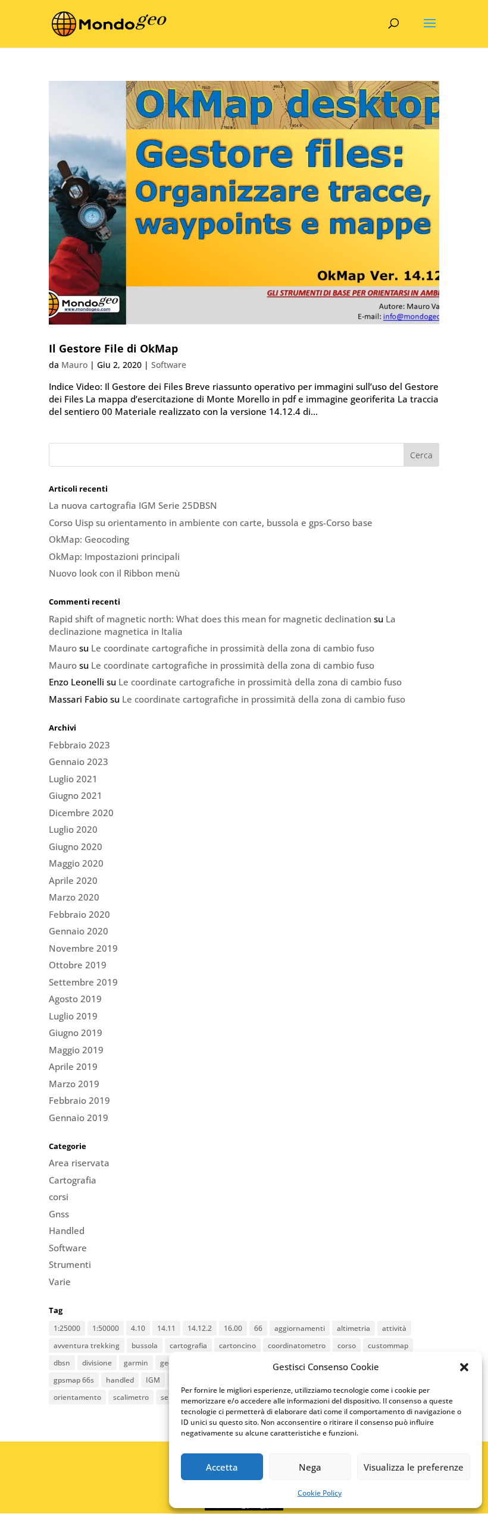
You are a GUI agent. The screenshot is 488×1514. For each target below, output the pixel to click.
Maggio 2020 (76, 863)
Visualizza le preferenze (414, 1467)
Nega (310, 1467)
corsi (58, 1197)
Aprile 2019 (73, 1066)
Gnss (59, 1214)
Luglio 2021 (73, 779)
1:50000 (105, 1328)
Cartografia (72, 1180)
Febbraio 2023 (79, 745)
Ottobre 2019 (78, 965)
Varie (60, 1282)
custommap (388, 1345)
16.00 (233, 1328)
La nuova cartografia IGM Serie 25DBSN (133, 505)
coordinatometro (297, 1345)
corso (346, 1345)
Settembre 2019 (83, 982)
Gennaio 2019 (78, 1117)
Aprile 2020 (73, 880)
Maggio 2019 (76, 1050)
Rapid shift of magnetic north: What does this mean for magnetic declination (210, 619)
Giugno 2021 (75, 795)
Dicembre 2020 (81, 813)
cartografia (188, 1345)
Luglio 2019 (73, 1016)
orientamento (77, 1397)
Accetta (222, 1467)
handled (120, 1380)
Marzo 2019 (74, 1084)
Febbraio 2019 (79, 1100)
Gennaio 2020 (78, 931)
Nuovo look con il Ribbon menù (114, 573)
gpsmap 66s (74, 1380)
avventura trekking (87, 1345)
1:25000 (67, 1328)
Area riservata (79, 1163)
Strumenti (70, 1264)
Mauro (74, 364)
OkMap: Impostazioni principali (114, 556)
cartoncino (237, 1345)
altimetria (353, 1328)
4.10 (138, 1328)
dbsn (62, 1363)
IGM (153, 1380)
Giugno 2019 (75, 1032)
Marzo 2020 (74, 897)
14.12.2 (199, 1328)
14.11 (166, 1328)
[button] (464, 1367)
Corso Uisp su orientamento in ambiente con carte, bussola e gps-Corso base (211, 522)
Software (168, 364)
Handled (67, 1230)
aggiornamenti (299, 1328)
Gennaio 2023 (78, 761)
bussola (145, 1345)
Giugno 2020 (75, 846)
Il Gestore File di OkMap (113, 348)
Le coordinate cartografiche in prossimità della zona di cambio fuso (232, 648)
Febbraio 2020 (79, 914)
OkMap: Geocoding (89, 539)
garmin (136, 1363)
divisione (97, 1363)
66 (258, 1328)
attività (394, 1328)
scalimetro (131, 1397)
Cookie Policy (320, 1493)
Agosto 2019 (75, 999)
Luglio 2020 (73, 829)
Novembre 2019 (83, 948)
